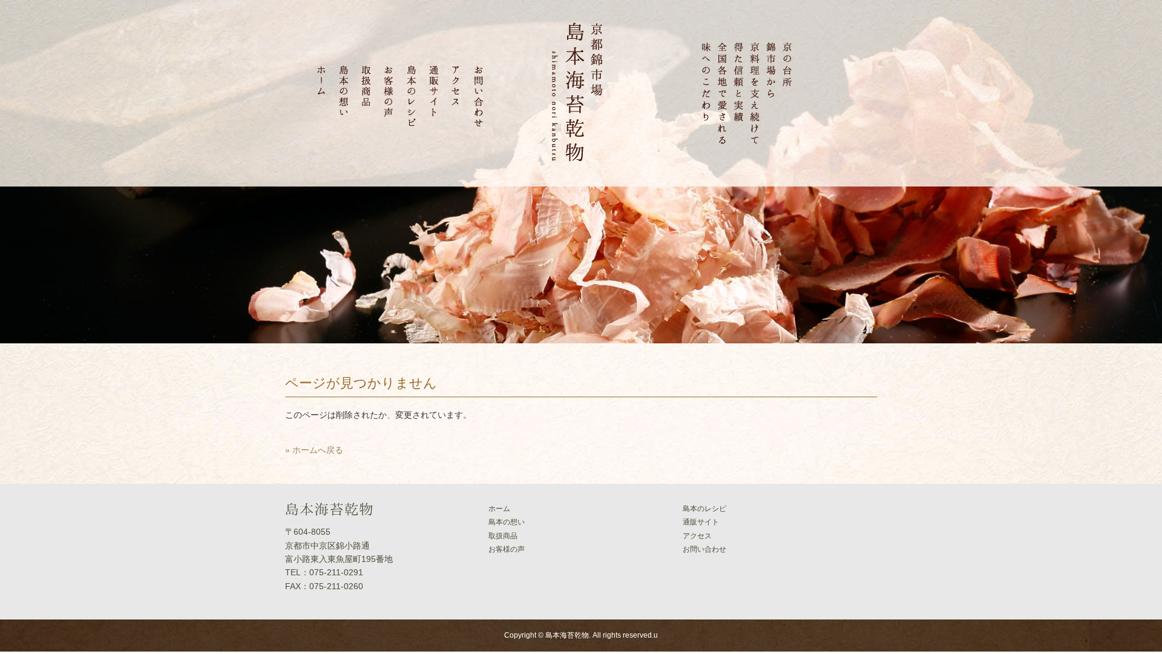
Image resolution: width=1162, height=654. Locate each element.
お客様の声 (506, 549)
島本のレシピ (704, 508)
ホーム (499, 508)
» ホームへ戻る (314, 450)
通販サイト (701, 522)
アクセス (697, 536)
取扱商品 (502, 536)
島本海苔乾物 (567, 635)
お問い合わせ (704, 549)
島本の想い (506, 522)
